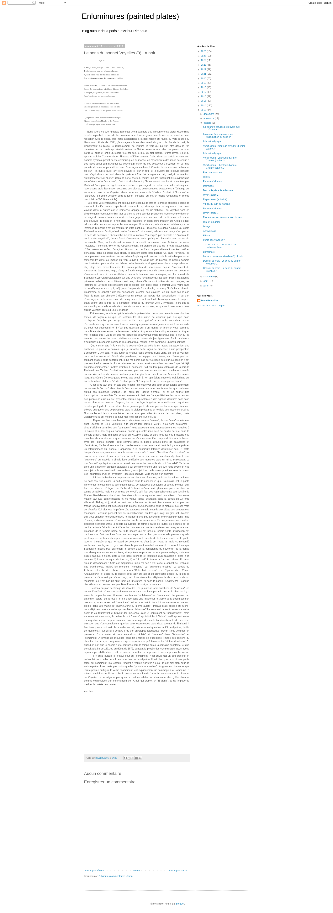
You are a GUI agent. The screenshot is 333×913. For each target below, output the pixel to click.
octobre (208, 123)
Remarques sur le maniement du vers (222, 217)
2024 (204, 60)
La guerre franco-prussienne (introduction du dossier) (218, 135)
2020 (204, 78)
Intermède (208, 186)
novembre (209, 118)
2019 (204, 83)
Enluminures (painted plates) (130, 16)
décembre (209, 114)
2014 (204, 105)
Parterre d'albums (212, 181)
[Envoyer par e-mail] (125, 758)
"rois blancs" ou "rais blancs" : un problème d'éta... (220, 246)
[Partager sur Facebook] (136, 758)
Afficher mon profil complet (211, 305)
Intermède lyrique (212, 141)
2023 (204, 64)
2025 (204, 56)
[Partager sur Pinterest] (140, 758)
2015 (204, 101)
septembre (209, 276)
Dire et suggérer (211, 222)
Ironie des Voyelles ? (214, 240)
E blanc (207, 235)
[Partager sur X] (133, 758)
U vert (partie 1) (211, 213)
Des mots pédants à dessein (218, 190)
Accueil (136, 870)
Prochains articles (212, 172)
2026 (204, 51)
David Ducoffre (209, 300)
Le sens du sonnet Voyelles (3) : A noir (223, 256)
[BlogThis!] (129, 758)
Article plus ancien (178, 870)
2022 (204, 69)
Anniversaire (209, 231)
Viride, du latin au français (216, 204)
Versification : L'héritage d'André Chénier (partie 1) (220, 166)
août (206, 281)
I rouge (206, 226)
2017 (204, 92)
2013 (204, 110)
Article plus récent (94, 870)
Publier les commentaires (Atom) (115, 876)
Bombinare (209, 252)
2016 (204, 96)
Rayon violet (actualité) (215, 199)
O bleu (206, 177)
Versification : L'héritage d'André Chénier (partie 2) (220, 159)
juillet (207, 285)
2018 (204, 87)
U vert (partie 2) (211, 194)
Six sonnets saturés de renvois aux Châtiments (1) (221, 128)
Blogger (180, 903)
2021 (204, 74)
